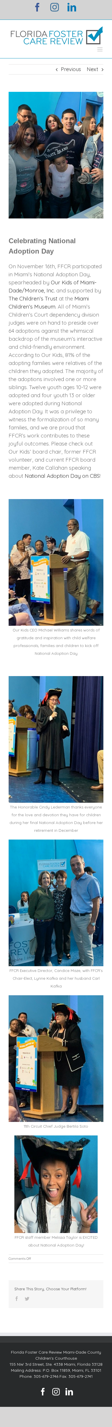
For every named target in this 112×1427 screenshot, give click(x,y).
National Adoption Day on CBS (62, 475)
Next (92, 69)
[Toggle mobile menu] (100, 49)
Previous (71, 69)
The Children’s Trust (33, 298)
